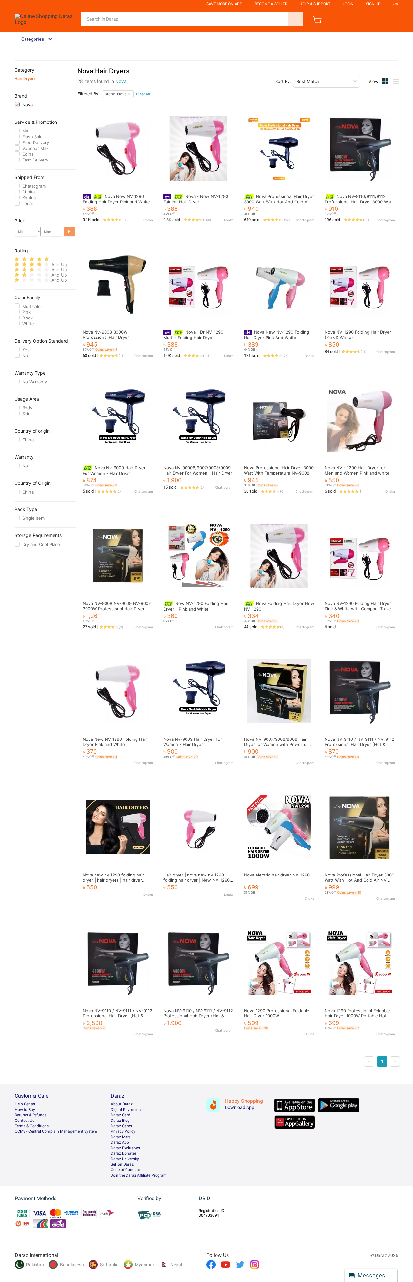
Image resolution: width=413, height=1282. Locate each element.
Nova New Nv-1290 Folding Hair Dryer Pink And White (276, 334)
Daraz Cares (121, 1126)
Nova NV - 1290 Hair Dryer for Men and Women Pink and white (357, 470)
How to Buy (25, 1109)
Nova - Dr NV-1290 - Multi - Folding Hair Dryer (195, 334)
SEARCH (295, 19)
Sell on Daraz (122, 1164)
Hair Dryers (25, 78)
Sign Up (373, 4)
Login (348, 4)
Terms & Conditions (32, 1126)
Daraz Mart (120, 1137)
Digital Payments (126, 1109)
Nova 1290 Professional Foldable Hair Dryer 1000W (276, 1013)
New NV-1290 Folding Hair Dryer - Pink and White (195, 606)
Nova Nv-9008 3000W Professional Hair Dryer (106, 334)
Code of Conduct (125, 1170)
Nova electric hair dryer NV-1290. (277, 874)
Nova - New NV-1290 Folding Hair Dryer (195, 199)
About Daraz (122, 1104)
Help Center (25, 1104)
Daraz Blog (120, 1120)
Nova (120, 81)
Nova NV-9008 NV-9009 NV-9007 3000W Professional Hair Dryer (117, 606)
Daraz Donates (123, 1153)
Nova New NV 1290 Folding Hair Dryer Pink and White (116, 199)
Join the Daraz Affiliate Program (139, 1175)
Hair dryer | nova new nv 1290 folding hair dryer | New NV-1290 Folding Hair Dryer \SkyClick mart (196, 880)
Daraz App (120, 1142)
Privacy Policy (123, 1131)
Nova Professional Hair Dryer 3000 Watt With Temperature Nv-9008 (279, 470)
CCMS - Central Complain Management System (56, 1131)
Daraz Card (120, 1115)
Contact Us (24, 1120)
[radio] (17, 259)
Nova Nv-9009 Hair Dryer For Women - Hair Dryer (114, 470)
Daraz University (125, 1159)
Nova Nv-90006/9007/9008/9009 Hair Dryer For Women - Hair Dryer (197, 470)
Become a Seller (271, 4)
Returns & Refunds (30, 1115)
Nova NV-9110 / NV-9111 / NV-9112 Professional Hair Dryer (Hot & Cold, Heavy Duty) (359, 744)
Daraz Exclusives (125, 1148)
